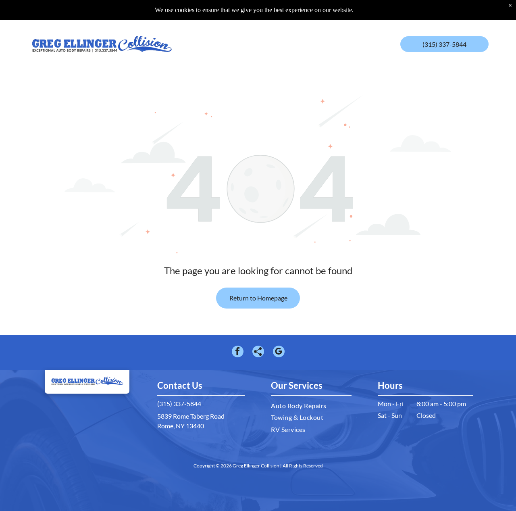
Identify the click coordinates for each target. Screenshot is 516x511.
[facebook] (237, 352)
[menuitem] (211, 38)
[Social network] (258, 352)
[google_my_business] (279, 352)
